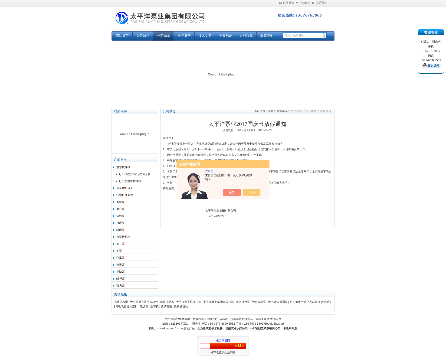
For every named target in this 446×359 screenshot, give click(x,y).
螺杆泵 (120, 278)
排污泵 (120, 216)
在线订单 (246, 36)
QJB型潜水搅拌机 (130, 181)
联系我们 (321, 2)
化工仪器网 (223, 340)
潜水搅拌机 (123, 167)
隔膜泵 (120, 230)
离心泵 (120, 209)
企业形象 (225, 36)
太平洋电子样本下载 (188, 302)
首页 (271, 111)
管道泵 (120, 264)
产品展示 (184, 36)
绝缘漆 (144, 306)
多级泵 (120, 202)
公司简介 (142, 36)
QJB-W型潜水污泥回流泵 (134, 174)
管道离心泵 (259, 302)
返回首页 (288, 2)
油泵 (119, 250)
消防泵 (120, 271)
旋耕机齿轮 (181, 306)
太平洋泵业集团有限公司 (170, 21)
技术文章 (204, 36)
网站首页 (122, 36)
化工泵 (120, 257)
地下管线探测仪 (278, 302)
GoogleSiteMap (274, 323)
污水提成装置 (124, 195)
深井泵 (120, 243)
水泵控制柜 (123, 236)
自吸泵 (120, 223)
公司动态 (163, 36)
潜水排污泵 (243, 302)
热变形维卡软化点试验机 (305, 302)
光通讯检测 (121, 302)
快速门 (326, 302)
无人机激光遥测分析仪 (144, 302)
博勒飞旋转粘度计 (126, 306)
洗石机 (154, 306)
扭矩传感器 (167, 302)
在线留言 (305, 2)
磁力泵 (120, 285)
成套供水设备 (124, 188)
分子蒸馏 (166, 306)
